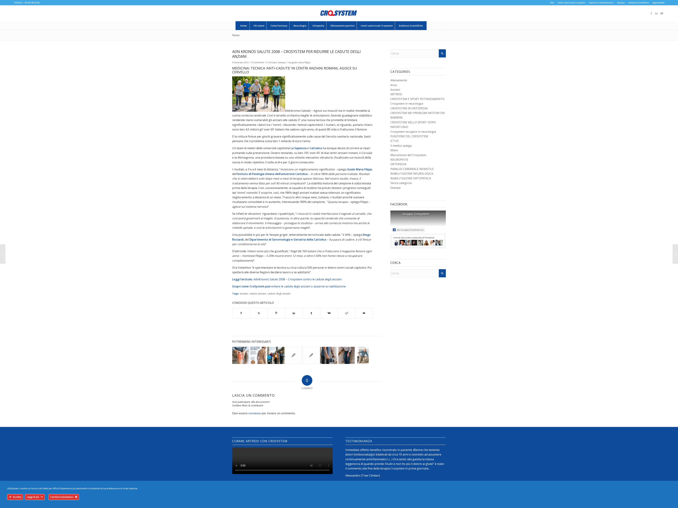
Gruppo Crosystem (415, 214)
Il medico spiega (401, 146)
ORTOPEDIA (398, 164)
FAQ (552, 2)
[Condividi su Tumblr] (311, 313)
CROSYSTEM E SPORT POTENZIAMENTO (417, 99)
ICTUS (394, 141)
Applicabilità (658, 2)
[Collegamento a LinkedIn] (656, 13)
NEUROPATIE (399, 160)
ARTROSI (396, 94)
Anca (393, 85)
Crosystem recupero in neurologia (413, 132)
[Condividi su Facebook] (241, 313)
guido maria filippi (301, 62)
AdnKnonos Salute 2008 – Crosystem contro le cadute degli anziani (297, 279)
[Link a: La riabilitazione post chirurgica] (328, 355)
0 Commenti (257, 62)
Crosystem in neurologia (406, 104)
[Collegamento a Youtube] (661, 13)
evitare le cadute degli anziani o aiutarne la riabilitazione (308, 286)
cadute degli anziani (278, 293)
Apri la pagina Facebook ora (410, 230)
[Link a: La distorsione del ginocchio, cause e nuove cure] (240, 355)
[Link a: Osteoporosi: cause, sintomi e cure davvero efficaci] (258, 355)
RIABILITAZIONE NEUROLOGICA (411, 174)
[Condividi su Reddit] (346, 313)
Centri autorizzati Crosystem (571, 2)
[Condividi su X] (258, 313)
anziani (244, 293)
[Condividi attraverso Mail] (364, 313)
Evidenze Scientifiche (638, 2)
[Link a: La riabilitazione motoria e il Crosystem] (293, 355)
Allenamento (398, 80)
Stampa (621, 2)
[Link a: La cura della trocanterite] (311, 355)
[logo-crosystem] (339, 13)
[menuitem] (552, 3)
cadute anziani (257, 293)
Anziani (273, 62)
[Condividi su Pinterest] (276, 313)
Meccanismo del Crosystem (408, 155)
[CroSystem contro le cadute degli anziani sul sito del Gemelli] (2, 254)
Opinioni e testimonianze (601, 2)
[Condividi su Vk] (329, 313)
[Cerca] (434, 25)
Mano (394, 150)
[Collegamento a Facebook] (651, 13)
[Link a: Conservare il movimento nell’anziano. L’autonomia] (275, 355)
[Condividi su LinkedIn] (293, 313)
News (236, 35)
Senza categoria (401, 183)
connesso (254, 413)
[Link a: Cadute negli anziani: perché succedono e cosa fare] (346, 355)
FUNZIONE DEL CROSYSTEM (409, 136)
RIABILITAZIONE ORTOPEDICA (410, 178)
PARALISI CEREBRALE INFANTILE (412, 169)
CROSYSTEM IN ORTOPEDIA (409, 108)
